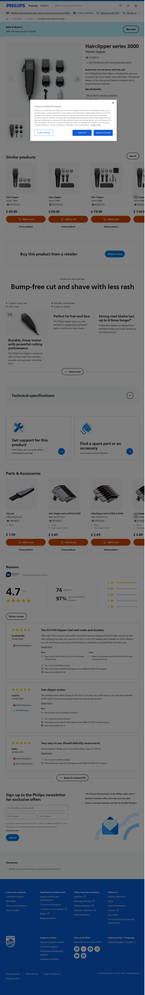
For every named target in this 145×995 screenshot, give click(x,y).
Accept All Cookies (103, 132)
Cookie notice (96, 125)
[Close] (113, 103)
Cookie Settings (44, 132)
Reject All (82, 132)
